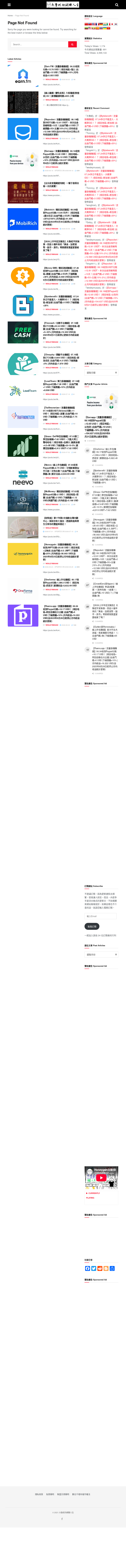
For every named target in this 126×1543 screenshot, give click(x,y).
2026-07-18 (65, 342)
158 (74, 342)
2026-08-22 (65, 79)
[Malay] (90, 27)
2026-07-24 (65, 309)
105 (74, 478)
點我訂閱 (92, 926)
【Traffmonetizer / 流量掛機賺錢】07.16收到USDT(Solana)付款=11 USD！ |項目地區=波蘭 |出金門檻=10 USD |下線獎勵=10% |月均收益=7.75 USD (60, 413)
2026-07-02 (65, 504)
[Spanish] (97, 27)
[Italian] (108, 23)
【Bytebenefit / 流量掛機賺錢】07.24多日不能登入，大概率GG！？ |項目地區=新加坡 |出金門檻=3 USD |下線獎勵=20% (61, 301)
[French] (97, 23)
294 (78, 567)
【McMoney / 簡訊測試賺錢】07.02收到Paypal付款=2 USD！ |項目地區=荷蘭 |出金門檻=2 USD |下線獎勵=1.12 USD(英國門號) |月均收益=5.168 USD (61, 496)
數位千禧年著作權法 (81, 1494)
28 (74, 590)
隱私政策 (39, 1494)
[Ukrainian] (105, 27)
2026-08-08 (65, 229)
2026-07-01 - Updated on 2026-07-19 (58, 531)
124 (74, 625)
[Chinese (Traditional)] (90, 23)
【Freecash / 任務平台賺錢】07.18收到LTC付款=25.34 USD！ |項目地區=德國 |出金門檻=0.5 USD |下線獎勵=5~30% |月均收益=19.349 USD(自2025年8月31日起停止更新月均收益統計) (61, 330)
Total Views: (91, 52)
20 (74, 309)
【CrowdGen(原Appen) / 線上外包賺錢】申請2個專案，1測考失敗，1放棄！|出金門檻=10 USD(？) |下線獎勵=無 (105, 589)
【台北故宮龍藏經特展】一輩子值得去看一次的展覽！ (61, 184)
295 (78, 170)
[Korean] (116, 23)
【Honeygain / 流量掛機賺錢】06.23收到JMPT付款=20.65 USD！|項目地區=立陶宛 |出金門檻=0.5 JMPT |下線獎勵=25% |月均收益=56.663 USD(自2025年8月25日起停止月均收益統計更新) (61, 552)
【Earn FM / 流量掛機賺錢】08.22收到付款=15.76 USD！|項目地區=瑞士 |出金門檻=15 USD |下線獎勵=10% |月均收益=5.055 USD (61, 71)
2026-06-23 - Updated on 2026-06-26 (58, 567)
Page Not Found (22, 15)
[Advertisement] (101, 84)
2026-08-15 (65, 190)
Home (10, 15)
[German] (101, 23)
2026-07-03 (65, 452)
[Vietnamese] (108, 27)
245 (74, 452)
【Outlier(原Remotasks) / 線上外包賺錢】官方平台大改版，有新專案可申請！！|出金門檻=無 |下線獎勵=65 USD (105, 632)
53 (74, 138)
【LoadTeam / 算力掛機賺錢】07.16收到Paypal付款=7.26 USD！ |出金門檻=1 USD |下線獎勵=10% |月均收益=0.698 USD (61, 385)
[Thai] (101, 27)
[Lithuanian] (86, 27)
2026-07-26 (65, 254)
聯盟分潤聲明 (63, 1494)
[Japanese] (112, 23)
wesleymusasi (52, 79)
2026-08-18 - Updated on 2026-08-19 (58, 170)
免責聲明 (50, 1494)
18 (74, 79)
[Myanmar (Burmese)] (94, 27)
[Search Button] (72, 44)
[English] (94, 23)
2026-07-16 (65, 368)
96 (74, 284)
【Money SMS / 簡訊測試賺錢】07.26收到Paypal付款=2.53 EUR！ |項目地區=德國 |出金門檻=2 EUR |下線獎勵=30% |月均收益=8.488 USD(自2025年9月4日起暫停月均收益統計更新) (61, 273)
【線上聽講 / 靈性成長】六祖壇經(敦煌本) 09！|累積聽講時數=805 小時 (61, 94)
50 (74, 229)
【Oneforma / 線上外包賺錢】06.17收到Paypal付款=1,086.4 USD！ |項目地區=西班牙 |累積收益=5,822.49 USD (61, 582)
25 (74, 504)
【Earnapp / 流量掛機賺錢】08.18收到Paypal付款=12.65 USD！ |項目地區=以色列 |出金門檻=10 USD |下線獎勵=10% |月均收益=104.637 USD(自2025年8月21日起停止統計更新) (61, 156)
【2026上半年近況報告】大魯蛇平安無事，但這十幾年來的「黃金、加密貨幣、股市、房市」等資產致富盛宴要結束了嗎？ (61, 246)
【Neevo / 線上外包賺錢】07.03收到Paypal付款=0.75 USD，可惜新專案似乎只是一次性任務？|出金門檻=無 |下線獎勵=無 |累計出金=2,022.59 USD (61, 469)
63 (74, 424)
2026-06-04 (65, 625)
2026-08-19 (65, 138)
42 (74, 368)
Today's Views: (92, 46)
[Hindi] (105, 23)
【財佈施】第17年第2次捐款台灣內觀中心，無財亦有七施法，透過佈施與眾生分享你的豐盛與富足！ (61, 520)
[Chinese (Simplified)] (86, 23)
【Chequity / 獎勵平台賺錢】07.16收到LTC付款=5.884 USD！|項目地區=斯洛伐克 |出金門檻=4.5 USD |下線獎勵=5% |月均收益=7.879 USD (61, 359)
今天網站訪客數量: (94, 49)
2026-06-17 (65, 590)
